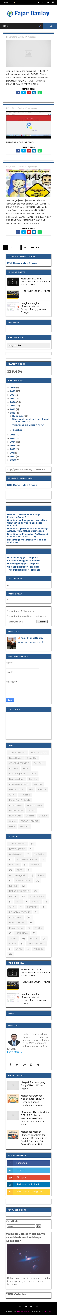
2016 (13, 434)
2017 (13, 413)
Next (34, 247)
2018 (13, 409)
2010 (13, 456)
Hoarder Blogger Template (22, 557)
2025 (13, 391)
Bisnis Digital (15, 758)
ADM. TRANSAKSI (17, 752)
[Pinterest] (38, 1065)
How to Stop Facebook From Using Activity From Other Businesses (27, 529)
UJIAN (12, 826)
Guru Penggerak (17, 773)
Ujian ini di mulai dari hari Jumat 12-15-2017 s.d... (30, 420)
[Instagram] (31, 1065)
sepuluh (43, 815)
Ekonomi (13, 768)
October (17, 430)
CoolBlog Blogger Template (23, 566)
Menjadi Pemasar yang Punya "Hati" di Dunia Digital (33, 1085)
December (18, 416)
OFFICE (42, 789)
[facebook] (43, 2)
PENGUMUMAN (34, 805)
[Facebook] (10, 1065)
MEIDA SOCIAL (16, 789)
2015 (13, 438)
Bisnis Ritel (32, 758)
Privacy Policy (16, 810)
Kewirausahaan (16, 779)
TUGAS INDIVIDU (29, 821)
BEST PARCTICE (39, 752)
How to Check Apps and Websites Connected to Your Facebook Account (27, 523)
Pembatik (25, 795)
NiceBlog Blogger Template (23, 563)
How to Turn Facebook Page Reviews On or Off (23, 516)
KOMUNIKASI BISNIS (19, 784)
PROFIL (31, 810)
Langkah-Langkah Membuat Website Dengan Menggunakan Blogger (33, 308)
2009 (13, 460)
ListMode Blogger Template (23, 560)
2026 (13, 387)
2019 (13, 405)
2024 (13, 394)
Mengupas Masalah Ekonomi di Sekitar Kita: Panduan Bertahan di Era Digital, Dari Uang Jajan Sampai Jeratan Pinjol (34, 1138)
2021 (13, 398)
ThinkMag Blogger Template (23, 569)
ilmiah (33, 773)
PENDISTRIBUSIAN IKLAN (35, 291)
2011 (12, 452)
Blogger (47, 1311)
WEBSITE (24, 826)
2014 (13, 441)
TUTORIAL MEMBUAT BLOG (28, 425)
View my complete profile (31, 642)
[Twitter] (17, 1065)
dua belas (39, 763)
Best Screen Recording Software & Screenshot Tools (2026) (27, 535)
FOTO (26, 768)
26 (24, 247)
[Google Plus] (24, 1065)
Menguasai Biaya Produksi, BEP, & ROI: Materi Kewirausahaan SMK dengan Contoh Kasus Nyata (35, 1118)
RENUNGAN (15, 815)
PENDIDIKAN (15, 805)
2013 (13, 445)
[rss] (39, 2)
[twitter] (48, 2)
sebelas (30, 815)
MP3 (31, 789)
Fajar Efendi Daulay (32, 638)
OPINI (12, 795)
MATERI (38, 784)
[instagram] (53, 2)
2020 (13, 402)
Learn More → (14, 1052)
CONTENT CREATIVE (19, 763)
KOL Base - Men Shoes (22, 263)
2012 (13, 449)
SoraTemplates (22, 1311)
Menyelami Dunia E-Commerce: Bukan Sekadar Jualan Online (35, 281)
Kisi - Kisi (33, 779)
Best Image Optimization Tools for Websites (27, 541)
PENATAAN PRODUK (19, 800)
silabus (12, 821)
